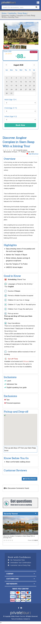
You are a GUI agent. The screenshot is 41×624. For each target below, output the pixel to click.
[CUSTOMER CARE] (34, 578)
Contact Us (27, 619)
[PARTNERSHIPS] (34, 583)
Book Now (20, 125)
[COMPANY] (34, 573)
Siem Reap (22, 13)
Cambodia (12, 13)
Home (4, 13)
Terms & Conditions (17, 619)
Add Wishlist (33, 154)
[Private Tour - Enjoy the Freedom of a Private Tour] (9, 2)
